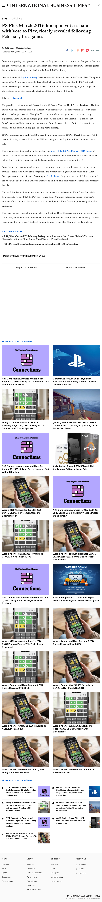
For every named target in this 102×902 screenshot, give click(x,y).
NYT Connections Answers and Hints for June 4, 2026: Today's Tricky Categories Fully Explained (25, 600)
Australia (54, 864)
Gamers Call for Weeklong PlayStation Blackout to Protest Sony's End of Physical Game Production (74, 382)
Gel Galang (10, 48)
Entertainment (7, 881)
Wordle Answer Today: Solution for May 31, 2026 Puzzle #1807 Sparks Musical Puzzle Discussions (74, 557)
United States (56, 881)
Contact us (31, 869)
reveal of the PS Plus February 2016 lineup (71, 150)
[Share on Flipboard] (82, 50)
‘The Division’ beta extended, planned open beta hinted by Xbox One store (41, 244)
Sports (4, 873)
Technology (6, 877)
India (53, 869)
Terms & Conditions (34, 873)
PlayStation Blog (29, 77)
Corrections (31, 885)
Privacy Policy (32, 877)
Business (5, 864)
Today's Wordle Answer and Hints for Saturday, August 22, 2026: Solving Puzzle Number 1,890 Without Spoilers (23, 425)
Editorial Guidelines (75, 267)
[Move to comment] (97, 50)
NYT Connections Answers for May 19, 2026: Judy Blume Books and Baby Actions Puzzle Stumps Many (75, 513)
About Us (30, 864)
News (4, 869)
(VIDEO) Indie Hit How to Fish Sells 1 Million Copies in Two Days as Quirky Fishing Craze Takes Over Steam (75, 425)
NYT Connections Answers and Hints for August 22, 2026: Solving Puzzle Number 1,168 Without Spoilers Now (25, 382)
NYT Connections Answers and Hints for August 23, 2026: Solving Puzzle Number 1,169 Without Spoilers (25, 469)
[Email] (92, 50)
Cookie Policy (32, 881)
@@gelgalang (24, 48)
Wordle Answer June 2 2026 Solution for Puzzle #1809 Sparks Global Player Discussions (73, 729)
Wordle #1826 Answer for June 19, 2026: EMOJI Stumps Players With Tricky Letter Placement (22, 644)
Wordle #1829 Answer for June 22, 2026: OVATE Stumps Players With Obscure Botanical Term (22, 513)
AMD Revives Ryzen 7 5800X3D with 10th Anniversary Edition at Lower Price (70, 820)
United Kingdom (57, 877)
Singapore (55, 873)
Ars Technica (53, 176)
